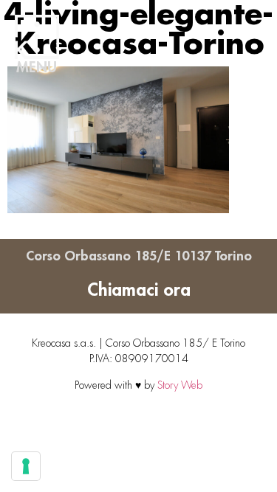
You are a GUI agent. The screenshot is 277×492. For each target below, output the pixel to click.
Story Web (179, 385)
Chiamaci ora (139, 290)
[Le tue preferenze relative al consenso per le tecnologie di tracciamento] (26, 466)
